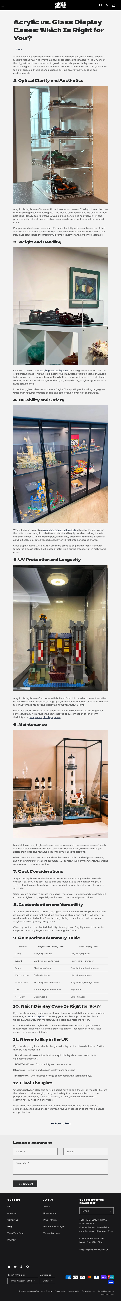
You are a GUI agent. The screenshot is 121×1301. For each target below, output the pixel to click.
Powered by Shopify (44, 1291)
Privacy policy (60, 1291)
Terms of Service (51, 1233)
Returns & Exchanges (53, 1226)
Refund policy (73, 1291)
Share (19, 49)
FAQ (9, 1206)
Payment (11, 1239)
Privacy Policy (50, 1219)
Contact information (106, 1291)
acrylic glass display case (54, 370)
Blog (9, 1226)
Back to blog (63, 1123)
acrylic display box (38, 1016)
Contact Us (12, 1219)
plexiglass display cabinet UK (59, 529)
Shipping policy (107, 1294)
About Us (11, 1213)
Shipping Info (49, 1213)
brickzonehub (30, 1291)
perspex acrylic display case (44, 717)
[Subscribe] (110, 1210)
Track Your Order (15, 1233)
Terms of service (88, 1291)
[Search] (100, 5)
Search (46, 1206)
